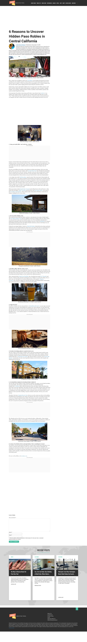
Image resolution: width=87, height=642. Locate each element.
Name (10, 532)
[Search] (77, 3)
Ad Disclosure (68, 3)
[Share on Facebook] (1, 317)
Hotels (58, 3)
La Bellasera (17, 386)
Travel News (44, 3)
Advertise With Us (51, 618)
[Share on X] (1, 319)
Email (10, 535)
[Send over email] (1, 325)
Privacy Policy (51, 616)
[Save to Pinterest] (1, 322)
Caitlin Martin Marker (20, 45)
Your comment (12, 517)
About (64, 3)
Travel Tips (39, 3)
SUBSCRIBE (74, 3)
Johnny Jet (13, 584)
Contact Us (50, 614)
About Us (50, 613)
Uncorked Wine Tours (32, 170)
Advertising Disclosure (52, 620)
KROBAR (42, 221)
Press (49, 617)
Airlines (54, 3)
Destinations (49, 3)
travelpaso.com (24, 455)
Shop (61, 3)
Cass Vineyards (43, 276)
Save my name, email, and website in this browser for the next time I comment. (27, 538)
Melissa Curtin (38, 585)
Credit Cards (33, 3)
